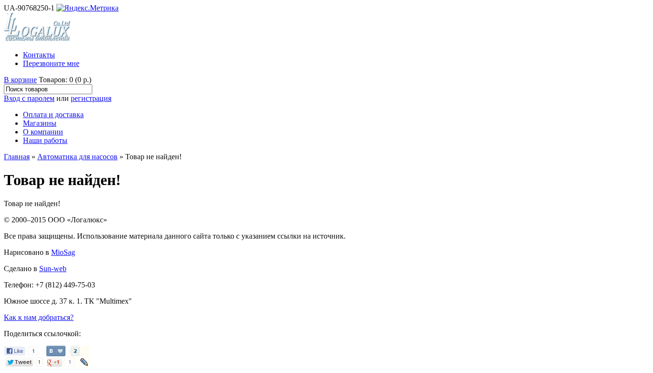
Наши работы (45, 140)
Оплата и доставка (53, 114)
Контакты (39, 55)
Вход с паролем (29, 98)
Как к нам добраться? (39, 317)
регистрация (91, 98)
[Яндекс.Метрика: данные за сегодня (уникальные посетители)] (87, 8)
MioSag (63, 252)
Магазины (39, 123)
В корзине (20, 80)
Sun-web (52, 268)
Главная (17, 157)
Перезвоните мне (51, 63)
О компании (43, 132)
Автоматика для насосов (77, 157)
